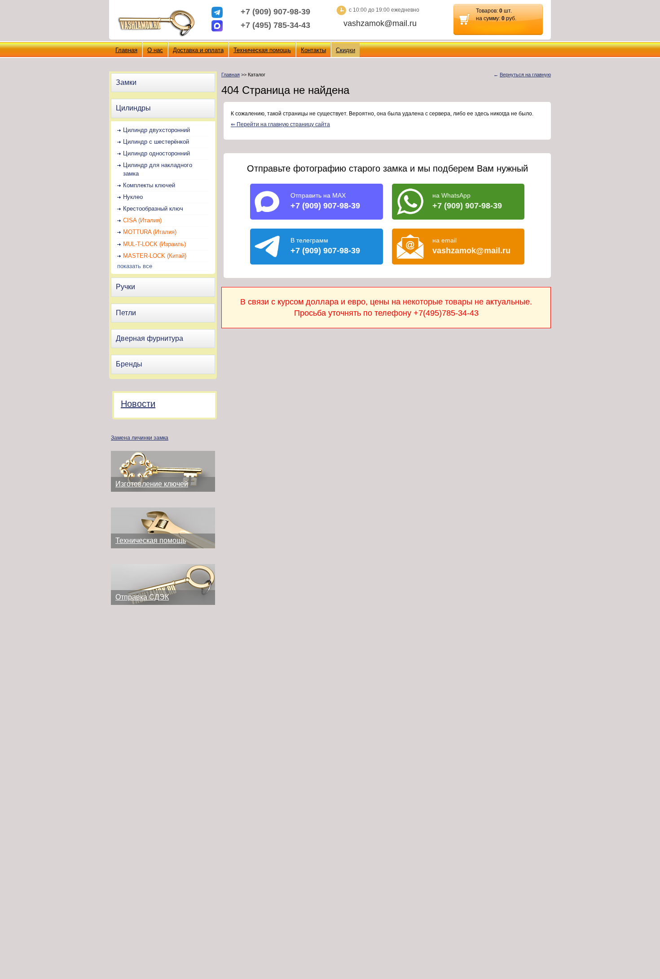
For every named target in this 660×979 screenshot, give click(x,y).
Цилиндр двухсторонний (156, 130)
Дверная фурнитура (149, 338)
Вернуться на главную (525, 74)
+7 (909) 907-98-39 (275, 11)
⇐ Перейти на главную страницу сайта (280, 124)
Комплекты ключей (149, 185)
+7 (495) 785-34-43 (275, 25)
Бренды (129, 364)
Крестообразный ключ (153, 208)
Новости (138, 404)
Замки (126, 82)
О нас (155, 50)
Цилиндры (133, 108)
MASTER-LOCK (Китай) (154, 255)
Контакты (313, 50)
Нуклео (133, 197)
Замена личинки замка (139, 438)
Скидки (345, 50)
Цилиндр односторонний (156, 153)
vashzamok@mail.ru (380, 23)
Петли (126, 313)
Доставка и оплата (198, 50)
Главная (126, 50)
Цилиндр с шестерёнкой (156, 141)
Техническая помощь (262, 50)
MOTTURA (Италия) (149, 232)
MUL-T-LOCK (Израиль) (154, 244)
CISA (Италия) (142, 220)
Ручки (125, 287)
